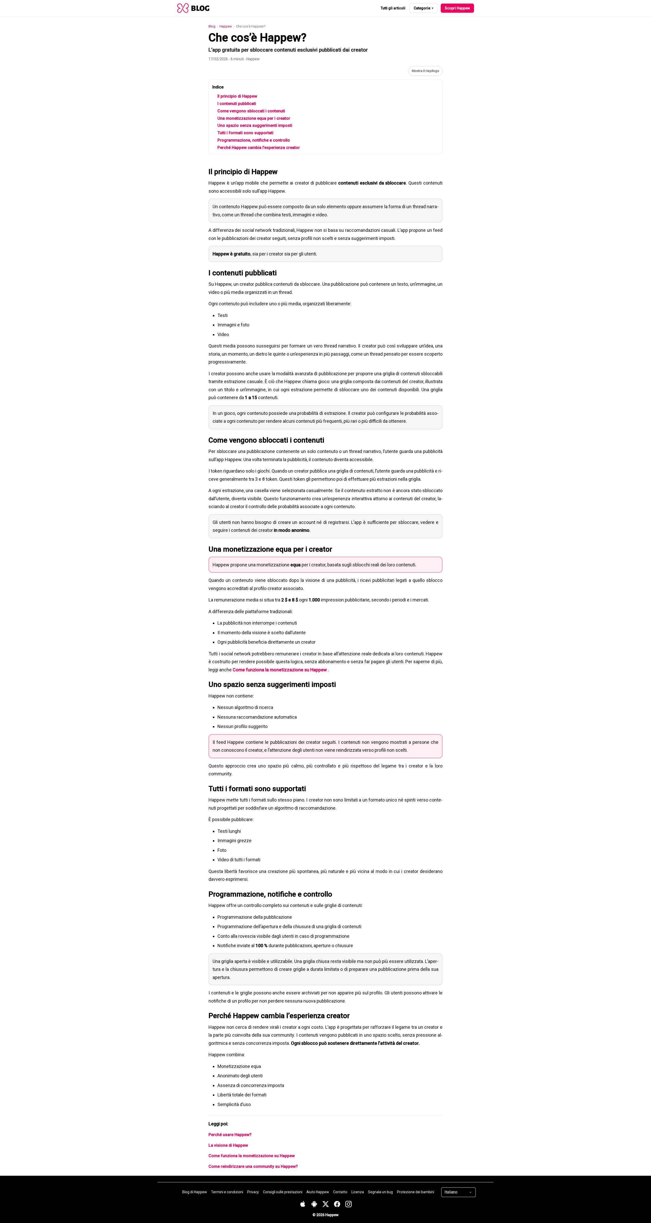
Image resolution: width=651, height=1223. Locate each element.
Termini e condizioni (227, 1192)
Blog (212, 26)
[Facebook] (334, 1204)
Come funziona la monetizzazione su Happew (280, 669)
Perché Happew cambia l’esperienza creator (258, 147)
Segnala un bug (380, 1192)
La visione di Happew (228, 1145)
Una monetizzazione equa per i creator (253, 118)
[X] (323, 1204)
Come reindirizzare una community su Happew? (253, 1166)
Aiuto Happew (317, 1192)
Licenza (357, 1192)
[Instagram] (346, 1204)
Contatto (340, 1192)
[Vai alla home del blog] (193, 8)
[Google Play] (311, 1204)
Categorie (423, 8)
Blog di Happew (194, 1192)
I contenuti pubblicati (236, 103)
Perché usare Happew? (230, 1134)
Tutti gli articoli (393, 8)
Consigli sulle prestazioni (282, 1192)
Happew (225, 26)
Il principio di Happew (237, 96)
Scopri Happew (457, 8)
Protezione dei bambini (415, 1192)
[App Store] (303, 1204)
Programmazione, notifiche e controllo (253, 140)
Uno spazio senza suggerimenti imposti (254, 125)
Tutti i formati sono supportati (245, 132)
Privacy (253, 1192)
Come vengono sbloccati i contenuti (251, 111)
